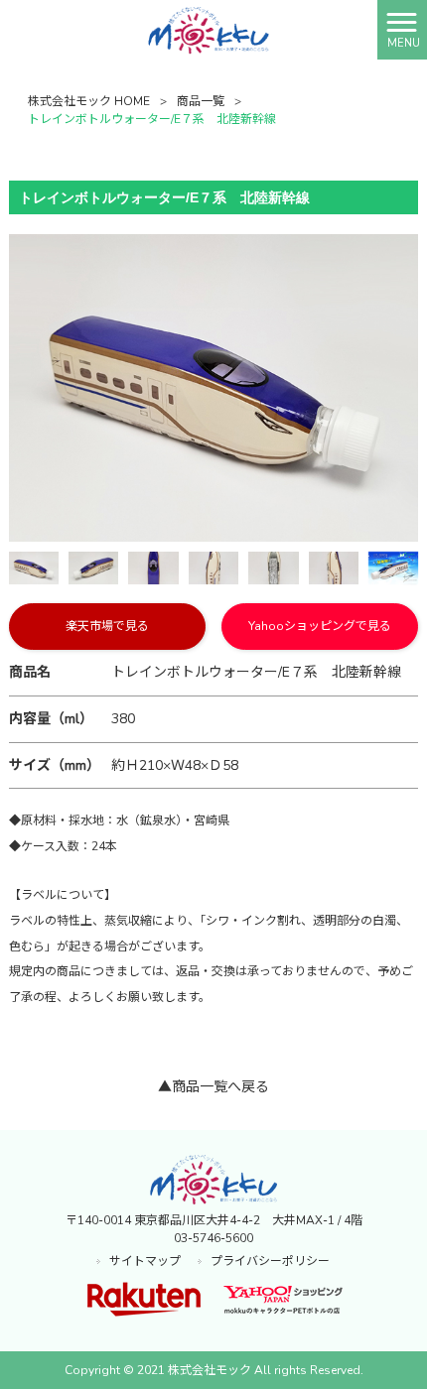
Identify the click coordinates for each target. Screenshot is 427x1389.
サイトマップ (145, 1261)
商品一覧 (200, 101)
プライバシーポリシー (270, 1261)
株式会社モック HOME (89, 101)
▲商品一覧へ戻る (213, 1086)
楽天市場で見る (107, 626)
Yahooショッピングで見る (319, 626)
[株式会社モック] (188, 29)
